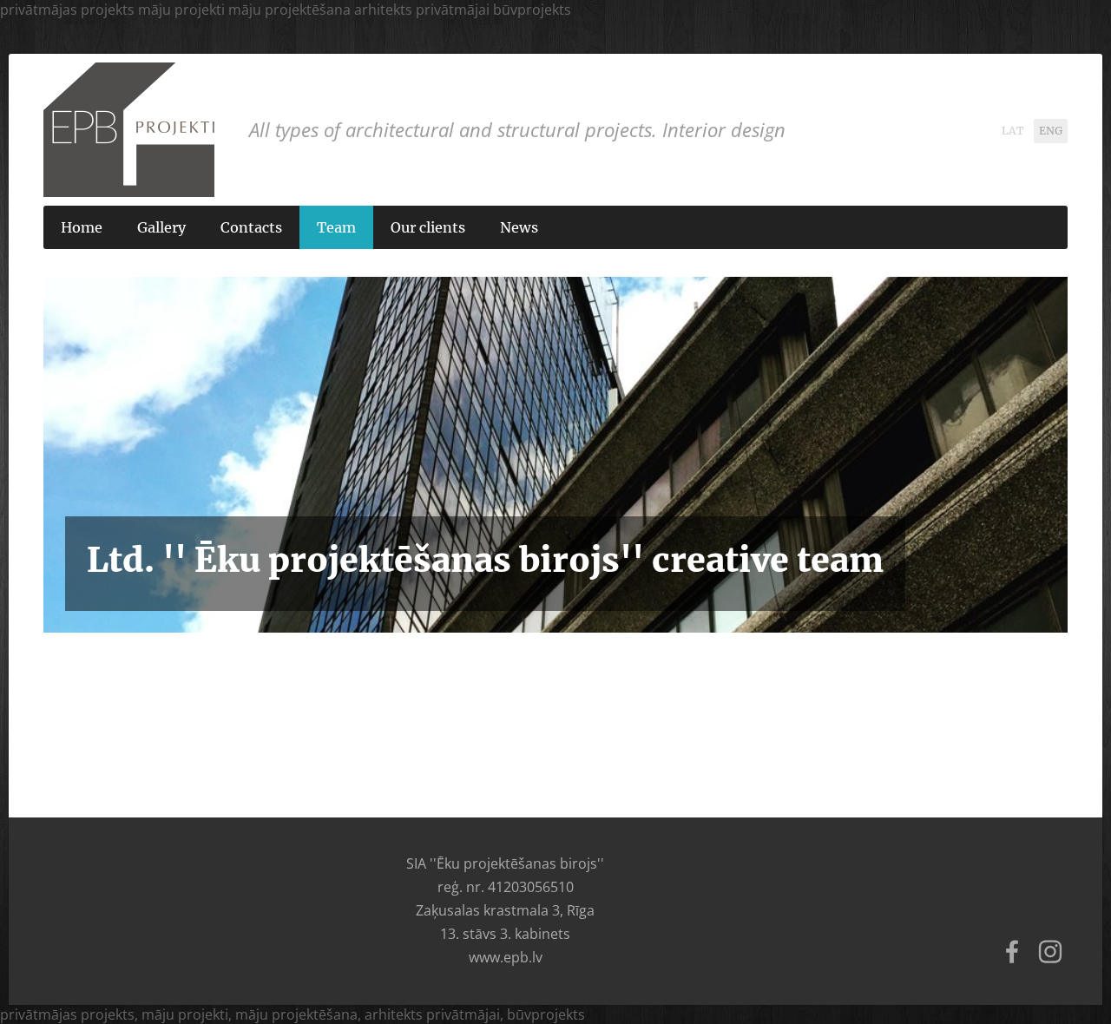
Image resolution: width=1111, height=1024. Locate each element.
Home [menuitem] (81, 227)
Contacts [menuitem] (251, 227)
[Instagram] (1050, 951)
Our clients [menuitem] (428, 227)
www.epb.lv (505, 957)
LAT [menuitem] (1013, 131)
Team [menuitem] (336, 227)
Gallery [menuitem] (161, 227)
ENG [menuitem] (1050, 131)
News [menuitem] (519, 227)
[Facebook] (1012, 951)
